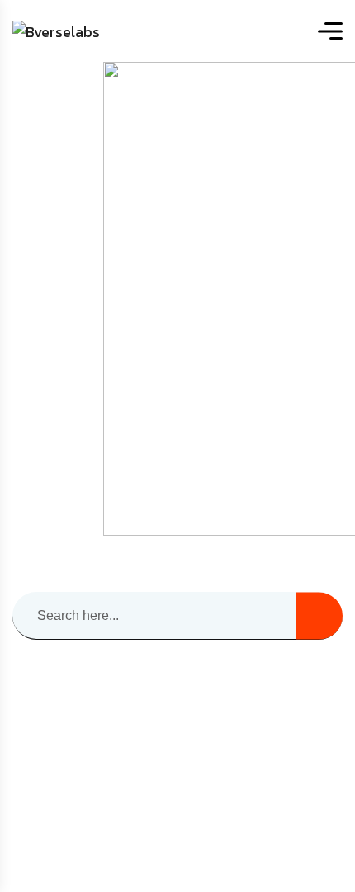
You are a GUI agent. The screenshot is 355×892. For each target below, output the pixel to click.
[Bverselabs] (56, 31)
